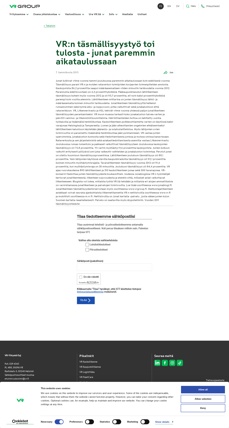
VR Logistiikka (87, 372)
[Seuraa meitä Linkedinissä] (157, 363)
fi (160, 6)
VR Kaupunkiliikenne (90, 367)
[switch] (89, 421)
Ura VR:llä (95, 14)
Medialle (127, 14)
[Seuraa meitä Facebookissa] (165, 363)
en (169, 6)
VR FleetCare (86, 377)
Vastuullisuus (73, 14)
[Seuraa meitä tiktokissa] (180, 363)
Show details (162, 422)
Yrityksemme (17, 14)
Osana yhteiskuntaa (45, 14)
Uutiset (142, 14)
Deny (203, 408)
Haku (193, 6)
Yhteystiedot (213, 6)
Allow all (203, 389)
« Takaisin (49, 25)
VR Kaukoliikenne (88, 362)
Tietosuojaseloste (215, 380)
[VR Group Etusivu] (24, 6)
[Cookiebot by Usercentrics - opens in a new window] (20, 422)
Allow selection (203, 399)
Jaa (171, 72)
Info (112, 14)
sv (177, 6)
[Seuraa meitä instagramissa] (172, 363)
